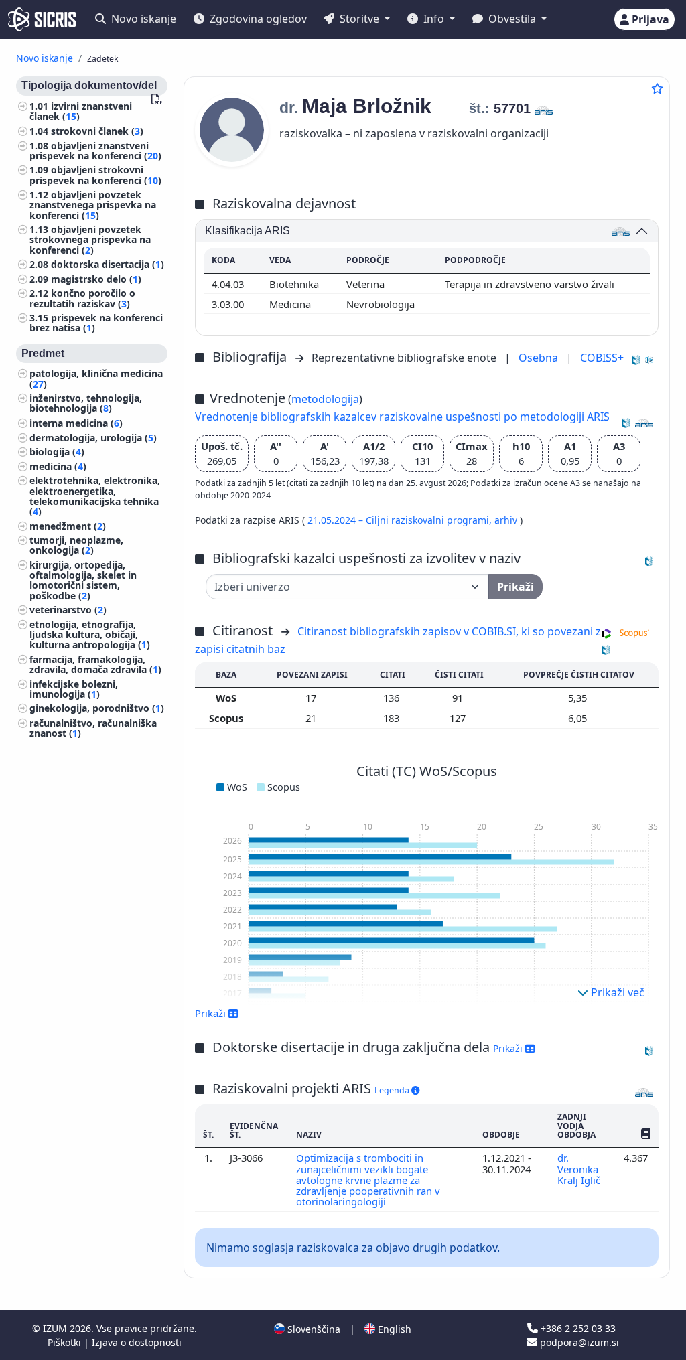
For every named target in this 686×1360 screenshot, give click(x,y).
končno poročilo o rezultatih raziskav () (82, 298)
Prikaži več (616, 992)
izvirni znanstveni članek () (80, 111)
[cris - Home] (42, 19)
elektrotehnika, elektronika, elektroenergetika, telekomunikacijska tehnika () (94, 496)
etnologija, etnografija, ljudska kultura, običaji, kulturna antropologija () (89, 634)
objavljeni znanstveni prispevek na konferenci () (95, 150)
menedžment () (67, 526)
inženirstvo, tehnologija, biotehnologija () (85, 403)
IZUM (56, 1328)
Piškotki (66, 1342)
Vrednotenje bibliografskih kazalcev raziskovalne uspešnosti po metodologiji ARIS (402, 416)
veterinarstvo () (68, 609)
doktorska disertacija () (107, 264)
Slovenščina (312, 1329)
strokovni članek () (97, 131)
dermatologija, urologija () (93, 437)
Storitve (359, 18)
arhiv (507, 520)
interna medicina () (76, 423)
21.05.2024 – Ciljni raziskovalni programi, (400, 520)
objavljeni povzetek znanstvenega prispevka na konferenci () (92, 204)
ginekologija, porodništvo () (96, 708)
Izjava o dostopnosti (137, 1342)
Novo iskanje (142, 18)
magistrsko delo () (96, 279)
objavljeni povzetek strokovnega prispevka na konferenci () (90, 239)
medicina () (57, 466)
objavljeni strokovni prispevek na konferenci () (95, 174)
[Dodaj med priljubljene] (657, 88)
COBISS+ (602, 357)
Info (434, 18)
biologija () (56, 451)
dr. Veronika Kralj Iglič (580, 1169)
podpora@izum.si (578, 1342)
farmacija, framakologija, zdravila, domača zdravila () (95, 664)
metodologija (325, 399)
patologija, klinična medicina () (96, 378)
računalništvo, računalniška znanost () (93, 727)
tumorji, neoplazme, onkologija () (76, 545)
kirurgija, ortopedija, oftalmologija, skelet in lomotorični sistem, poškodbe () (83, 580)
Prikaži (509, 1048)
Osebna (540, 357)
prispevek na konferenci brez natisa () (96, 322)
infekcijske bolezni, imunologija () (73, 689)
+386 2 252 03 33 (577, 1328)
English (393, 1329)
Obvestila (512, 18)
